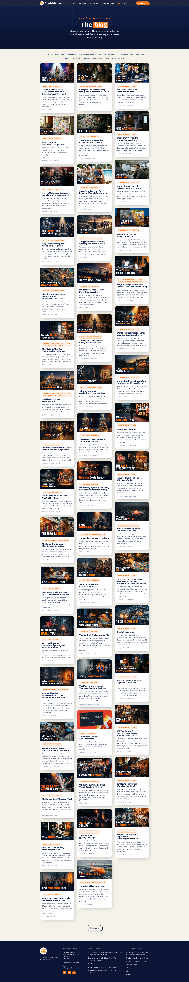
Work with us (142, 3)
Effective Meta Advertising (53, 54)
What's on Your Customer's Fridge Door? (102, 967)
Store (124, 3)
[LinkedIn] (74, 972)
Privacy (128, 974)
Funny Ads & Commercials (93, 58)
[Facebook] (64, 972)
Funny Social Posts (72, 58)
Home (74, 3)
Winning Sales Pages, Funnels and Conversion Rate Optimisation (93, 54)
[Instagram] (69, 972)
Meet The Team (108, 3)
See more (94, 928)
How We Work (94, 3)
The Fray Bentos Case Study (136, 961)
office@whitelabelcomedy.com (72, 968)
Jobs (127, 971)
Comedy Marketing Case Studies (133, 54)
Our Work (82, 3)
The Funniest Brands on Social (137, 958)
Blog (118, 3)
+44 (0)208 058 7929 (72, 962)
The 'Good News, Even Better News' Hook (103, 964)
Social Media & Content (115, 58)
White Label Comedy (53, 3)
